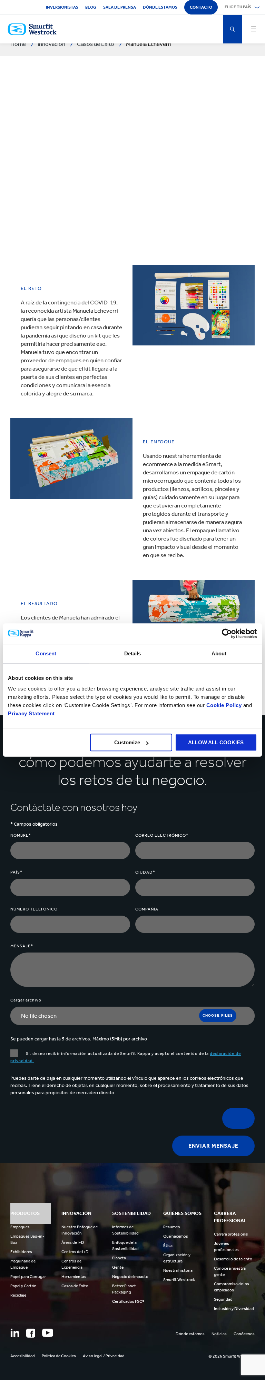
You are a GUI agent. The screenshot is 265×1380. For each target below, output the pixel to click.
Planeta (119, 1258)
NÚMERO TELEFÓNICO (34, 909)
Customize (127, 742)
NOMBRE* (20, 835)
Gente (118, 1267)
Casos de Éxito (74, 1285)
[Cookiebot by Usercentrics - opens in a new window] (227, 633)
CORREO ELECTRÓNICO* (161, 835)
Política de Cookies (59, 1355)
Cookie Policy (224, 705)
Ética (168, 1245)
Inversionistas (62, 7)
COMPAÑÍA (146, 909)
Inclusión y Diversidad (234, 1308)
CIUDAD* (145, 872)
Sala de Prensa (119, 7)
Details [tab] (132, 653)
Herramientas (73, 1276)
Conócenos (244, 1333)
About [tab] (219, 653)
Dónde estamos (160, 7)
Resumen (171, 1227)
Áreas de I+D (72, 1242)
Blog (90, 7)
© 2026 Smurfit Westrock (231, 1356)
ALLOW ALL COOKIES (216, 742)
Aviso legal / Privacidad (104, 1355)
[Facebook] (30, 1333)
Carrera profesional (231, 1234)
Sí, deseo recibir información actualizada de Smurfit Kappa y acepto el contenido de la (125, 1057)
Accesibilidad (22, 1355)
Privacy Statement (31, 713)
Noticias (219, 1333)
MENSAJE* (21, 946)
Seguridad (223, 1299)
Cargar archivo (25, 1000)
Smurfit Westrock (179, 1279)
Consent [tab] (46, 653)
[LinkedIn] (14, 1333)
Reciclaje (18, 1295)
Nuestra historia (178, 1270)
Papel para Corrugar (28, 1276)
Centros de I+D (75, 1251)
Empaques (20, 1227)
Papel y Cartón (23, 1285)
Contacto (201, 7)
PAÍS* (16, 872)
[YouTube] (47, 1333)
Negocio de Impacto (130, 1276)
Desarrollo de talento (233, 1259)
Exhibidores (21, 1251)
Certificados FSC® (128, 1301)
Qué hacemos (175, 1236)
